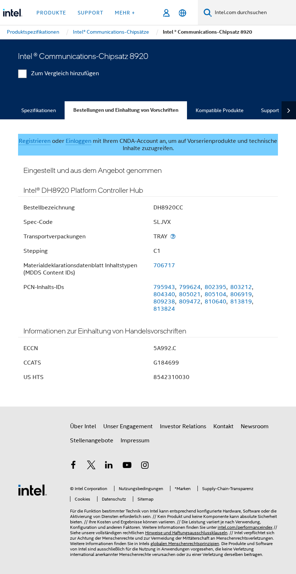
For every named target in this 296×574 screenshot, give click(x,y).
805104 (215, 294)
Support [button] (90, 12)
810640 (215, 301)
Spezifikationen (38, 110)
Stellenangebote (91, 440)
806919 (241, 294)
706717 (164, 265)
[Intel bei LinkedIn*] (109, 466)
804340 (164, 294)
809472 (190, 301)
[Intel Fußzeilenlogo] (32, 489)
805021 (190, 294)
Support (270, 110)
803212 (241, 287)
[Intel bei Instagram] (145, 466)
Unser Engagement (128, 426)
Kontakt (223, 426)
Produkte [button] (51, 12)
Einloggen (78, 141)
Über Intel (83, 426)
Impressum (135, 440)
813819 (241, 301)
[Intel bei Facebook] (73, 466)
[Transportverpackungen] (173, 236)
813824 (164, 308)
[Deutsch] (182, 12)
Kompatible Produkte (220, 110)
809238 (164, 301)
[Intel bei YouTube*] (127, 466)
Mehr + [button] (125, 12)
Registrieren (35, 141)
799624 (190, 287)
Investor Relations (183, 426)
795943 (164, 287)
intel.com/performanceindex (245, 527)
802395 (215, 287)
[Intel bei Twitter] (91, 466)
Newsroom (255, 426)
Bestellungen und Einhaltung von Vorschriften (125, 110)
